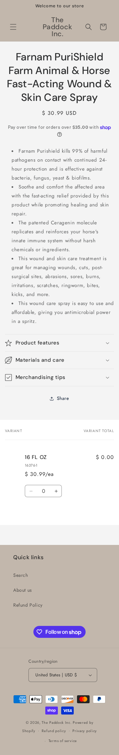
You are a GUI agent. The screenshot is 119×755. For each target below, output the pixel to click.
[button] (13, 27)
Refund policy (54, 730)
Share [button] (63, 398)
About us (22, 590)
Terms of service (63, 740)
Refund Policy (28, 605)
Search (20, 575)
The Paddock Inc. (56, 722)
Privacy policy (84, 730)
